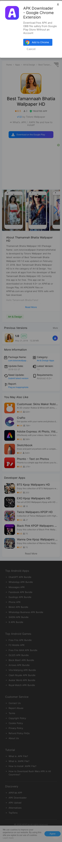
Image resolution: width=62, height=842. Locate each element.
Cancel (31, 49)
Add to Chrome (40, 42)
